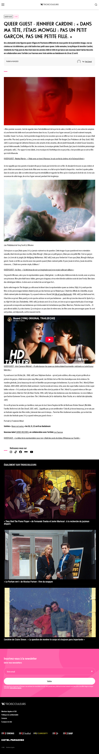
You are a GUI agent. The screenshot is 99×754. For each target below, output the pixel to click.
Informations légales (15, 688)
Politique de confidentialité (9, 715)
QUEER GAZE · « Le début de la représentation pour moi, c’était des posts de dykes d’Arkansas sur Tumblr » (42, 437)
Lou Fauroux (58, 431)
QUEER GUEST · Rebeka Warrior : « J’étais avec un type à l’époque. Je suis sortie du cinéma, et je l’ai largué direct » (44, 158)
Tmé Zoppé (88, 61)
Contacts (4, 718)
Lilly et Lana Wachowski (63, 294)
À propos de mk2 (6, 722)
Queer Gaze (8, 16)
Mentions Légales (10, 747)
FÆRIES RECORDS (22, 431)
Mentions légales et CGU (9, 712)
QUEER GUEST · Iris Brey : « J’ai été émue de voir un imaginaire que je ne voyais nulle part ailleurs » (39, 269)
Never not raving (18, 426)
